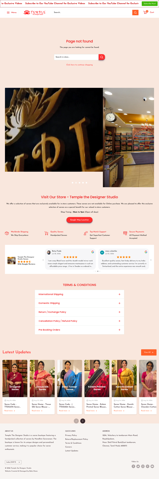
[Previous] (76, 421)
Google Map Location (79, 220)
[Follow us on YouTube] (152, 466)
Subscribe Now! (150, 4)
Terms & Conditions (73, 443)
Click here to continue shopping (79, 65)
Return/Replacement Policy (76, 439)
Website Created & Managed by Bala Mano (21, 471)
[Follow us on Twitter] (138, 466)
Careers (68, 447)
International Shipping (51, 294)
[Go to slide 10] (98, 271)
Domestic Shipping (49, 303)
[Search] (135, 12)
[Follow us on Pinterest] (147, 466)
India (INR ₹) (11, 462)
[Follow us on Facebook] (133, 466)
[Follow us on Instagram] (143, 466)
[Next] (82, 421)
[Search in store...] (102, 57)
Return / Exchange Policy (52, 312)
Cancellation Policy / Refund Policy (58, 320)
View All (147, 352)
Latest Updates (71, 451)
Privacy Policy (71, 435)
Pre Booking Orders (49, 329)
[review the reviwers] (146, 253)
